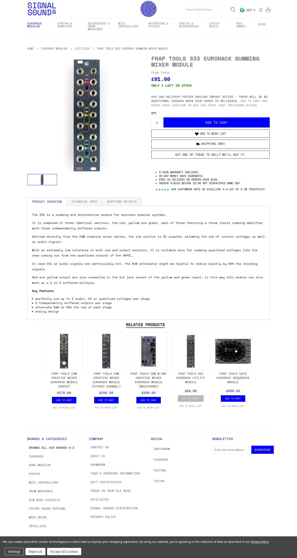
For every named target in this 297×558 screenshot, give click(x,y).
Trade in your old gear (111, 491)
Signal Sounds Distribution (114, 508)
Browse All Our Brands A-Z (51, 447)
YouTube (160, 470)
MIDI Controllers (43, 482)
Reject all (35, 551)
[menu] (148, 26)
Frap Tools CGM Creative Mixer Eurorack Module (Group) (64, 379)
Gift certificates (106, 482)
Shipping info (213, 144)
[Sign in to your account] (260, 9)
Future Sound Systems (47, 508)
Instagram (162, 449)
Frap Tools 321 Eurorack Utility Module (190, 377)
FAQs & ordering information (115, 473)
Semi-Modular (40, 465)
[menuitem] (39, 26)
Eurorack (36, 456)
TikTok (159, 481)
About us (98, 456)
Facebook (161, 459)
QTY (153, 113)
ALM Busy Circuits (44, 500)
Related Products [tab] (145, 324)
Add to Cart (64, 400)
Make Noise (38, 517)
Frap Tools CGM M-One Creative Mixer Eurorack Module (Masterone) (148, 379)
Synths (34, 474)
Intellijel (38, 526)
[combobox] (211, 9)
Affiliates (100, 499)
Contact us (100, 447)
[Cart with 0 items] (268, 9)
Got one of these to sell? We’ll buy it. (210, 154)
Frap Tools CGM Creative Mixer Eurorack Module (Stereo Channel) (106, 379)
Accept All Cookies (64, 551)
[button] (210, 134)
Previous (286, 545)
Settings (14, 551)
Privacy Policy (103, 517)
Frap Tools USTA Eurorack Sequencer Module (233, 377)
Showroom (98, 464)
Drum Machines (41, 491)
